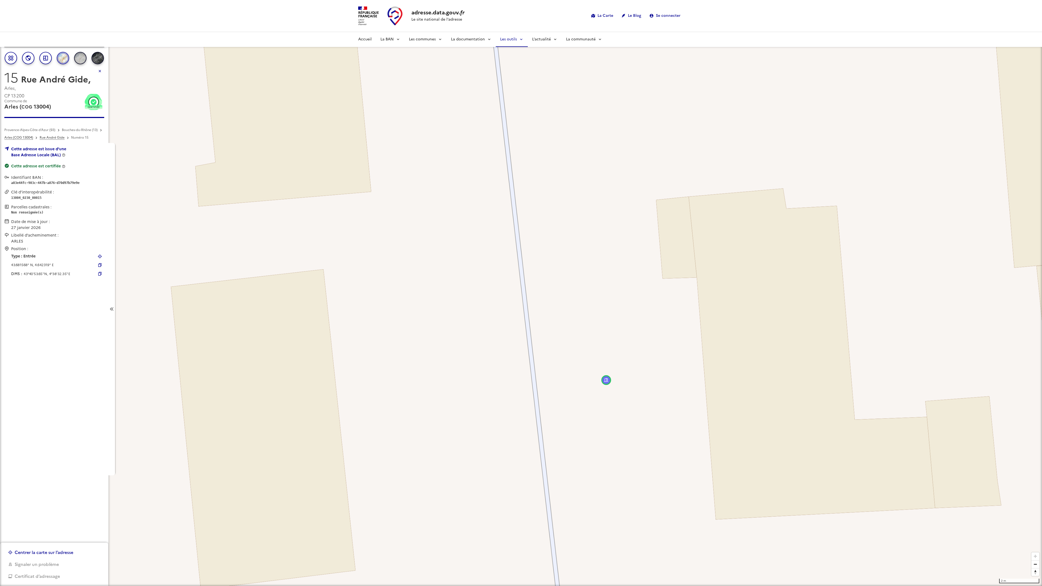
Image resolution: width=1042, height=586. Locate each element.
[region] (521, 309)
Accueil (365, 39)
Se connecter (668, 15)
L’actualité (541, 39)
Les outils (508, 39)
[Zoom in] (1035, 556)
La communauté (581, 39)
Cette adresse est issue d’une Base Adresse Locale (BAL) (38, 152)
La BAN (387, 39)
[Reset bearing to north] (1035, 572)
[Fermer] (100, 71)
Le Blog (634, 15)
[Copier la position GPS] (100, 265)
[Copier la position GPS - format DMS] (100, 273)
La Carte (605, 15)
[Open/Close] (112, 309)
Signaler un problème (37, 564)
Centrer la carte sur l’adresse (44, 552)
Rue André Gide (52, 137)
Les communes (422, 39)
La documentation (468, 39)
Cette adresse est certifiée (36, 166)
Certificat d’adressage (37, 576)
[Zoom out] (1035, 564)
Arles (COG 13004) (18, 137)
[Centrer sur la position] (100, 256)
